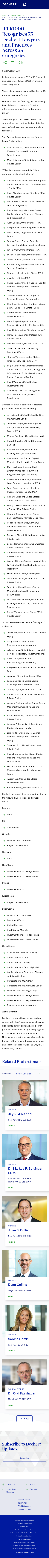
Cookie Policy (24, 1526)
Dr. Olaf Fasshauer (22, 1393)
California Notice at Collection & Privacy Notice (24, 1533)
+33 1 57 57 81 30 (20, 1345)
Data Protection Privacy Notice (24, 1530)
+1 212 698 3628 (24, 1179)
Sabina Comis (18, 1339)
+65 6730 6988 (24, 1290)
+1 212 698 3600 (24, 1236)
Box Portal (22, 1503)
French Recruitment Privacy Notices (24, 1542)
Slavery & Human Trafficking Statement (24, 1545)
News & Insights (17, 15)
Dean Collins (17, 1285)
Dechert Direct (24, 1500)
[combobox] (28, 1074)
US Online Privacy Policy (24, 1523)
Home (4, 15)
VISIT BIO (11, 1126)
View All (24, 1418)
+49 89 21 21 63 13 (23, 1399)
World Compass (24, 1506)
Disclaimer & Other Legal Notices (24, 1520)
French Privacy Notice (24, 1539)
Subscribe (24, 1458)
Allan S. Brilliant (20, 1230)
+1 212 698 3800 (24, 1120)
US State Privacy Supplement (24, 1536)
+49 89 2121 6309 (23, 1182)
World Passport (24, 1509)
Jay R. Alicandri (20, 1114)
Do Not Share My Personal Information (24, 1548)
